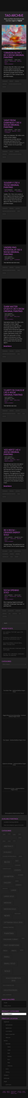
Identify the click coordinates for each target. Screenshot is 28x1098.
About (8, 1091)
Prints (19, 1091)
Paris (23, 938)
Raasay (9, 1056)
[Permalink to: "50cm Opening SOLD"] (14, 574)
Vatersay (10, 1066)
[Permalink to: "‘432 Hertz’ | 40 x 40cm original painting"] (14, 434)
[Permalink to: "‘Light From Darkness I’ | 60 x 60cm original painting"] (14, 104)
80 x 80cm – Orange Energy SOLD (12, 532)
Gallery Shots (7, 1006)
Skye (21, 950)
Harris (17, 881)
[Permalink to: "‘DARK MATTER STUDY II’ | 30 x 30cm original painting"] (14, 291)
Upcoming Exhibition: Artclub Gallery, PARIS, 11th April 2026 (12, 643)
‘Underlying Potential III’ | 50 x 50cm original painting (13, 251)
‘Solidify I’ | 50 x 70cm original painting (12, 185)
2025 (9, 841)
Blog (8, 1092)
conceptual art (7, 868)
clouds (4, 610)
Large (13, 890)
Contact (13, 1092)
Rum (9, 1059)
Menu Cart (14, 1093)
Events (18, 870)
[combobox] (14, 1014)
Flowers (20, 875)
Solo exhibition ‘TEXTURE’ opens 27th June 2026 (13, 633)
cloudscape (10, 610)
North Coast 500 (10, 1034)
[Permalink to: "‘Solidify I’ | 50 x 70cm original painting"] (14, 171)
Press (5, 951)
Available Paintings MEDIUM (11, 822)
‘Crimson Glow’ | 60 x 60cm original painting (14, 55)
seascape (15, 613)
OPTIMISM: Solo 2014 (13, 922)
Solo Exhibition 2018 (8, 985)
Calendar (17, 865)
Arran (7, 1069)
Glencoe (8, 1037)
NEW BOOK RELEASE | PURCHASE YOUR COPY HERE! (14, 649)
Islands (6, 1040)
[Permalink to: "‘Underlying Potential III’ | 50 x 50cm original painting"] (14, 232)
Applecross (9, 1028)
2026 (14, 841)
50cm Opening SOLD (11, 591)
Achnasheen (9, 1025)
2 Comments (19, 191)
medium (6, 61)
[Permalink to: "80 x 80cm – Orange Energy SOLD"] (14, 514)
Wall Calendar (7, 994)
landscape (5, 81)
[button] (24, 9)
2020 (9, 834)
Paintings (14, 1091)
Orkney (8, 1072)
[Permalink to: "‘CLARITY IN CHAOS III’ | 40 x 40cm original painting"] (14, 374)
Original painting (8, 927)
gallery (7, 882)
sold (24, 413)
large (10, 551)
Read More (8, 346)
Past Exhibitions (11, 945)
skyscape (5, 616)
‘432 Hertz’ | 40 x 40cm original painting (12, 452)
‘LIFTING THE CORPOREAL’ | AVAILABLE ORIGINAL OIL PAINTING (13, 654)
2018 (4, 834)
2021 (14, 834)
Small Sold (17, 316)
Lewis (9, 1050)
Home (4, 1091)
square (4, 86)
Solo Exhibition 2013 (13, 979)
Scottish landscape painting (15, 84)
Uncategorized (10, 990)
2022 (20, 834)
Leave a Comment (8, 64)
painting (19, 61)
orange (11, 554)
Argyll (5, 1081)
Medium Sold (12, 61)
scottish (4, 84)
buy (17, 861)
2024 (4, 841)
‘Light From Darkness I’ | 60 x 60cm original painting (12, 124)
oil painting (5, 554)
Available (7, 852)
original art (5, 556)
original (17, 81)
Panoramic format (10, 939)
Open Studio (17, 913)
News (7, 915)
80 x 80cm (5, 551)
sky (20, 613)
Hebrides (18, 885)
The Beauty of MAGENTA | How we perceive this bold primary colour (12, 638)
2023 (20, 837)
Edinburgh (6, 1078)
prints (14, 951)
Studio (5, 1002)
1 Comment (7, 132)
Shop (23, 1091)
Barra (20, 856)
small (19, 211)
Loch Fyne (8, 1084)
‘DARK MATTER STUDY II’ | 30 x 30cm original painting (14, 309)
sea (9, 613)
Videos (4, 1092)
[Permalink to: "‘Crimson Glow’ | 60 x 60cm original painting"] (14, 37)
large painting (17, 551)
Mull (9, 1053)
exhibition (9, 876)
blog (7, 862)
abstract (6, 538)
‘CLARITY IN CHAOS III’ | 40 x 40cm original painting (14, 392)
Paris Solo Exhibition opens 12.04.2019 (13, 825)
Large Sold (13, 538)
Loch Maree (9, 1031)
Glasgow (6, 1075)
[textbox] (14, 1014)
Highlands (5, 888)
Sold (5, 62)
